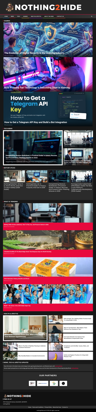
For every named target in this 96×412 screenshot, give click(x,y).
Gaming (25, 16)
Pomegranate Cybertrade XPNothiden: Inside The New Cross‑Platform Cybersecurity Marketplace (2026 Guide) (77, 143)
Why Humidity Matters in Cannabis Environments (31, 356)
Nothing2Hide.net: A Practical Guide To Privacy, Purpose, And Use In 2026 (36, 185)
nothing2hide (74, 368)
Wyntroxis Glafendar (9, 55)
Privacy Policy (48, 407)
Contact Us (60, 16)
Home (6, 16)
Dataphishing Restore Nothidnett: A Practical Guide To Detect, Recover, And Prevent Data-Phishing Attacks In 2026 (59, 187)
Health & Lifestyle (36, 16)
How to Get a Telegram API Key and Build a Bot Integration (35, 122)
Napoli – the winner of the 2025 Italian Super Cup (17, 305)
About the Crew (49, 16)
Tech (18, 16)
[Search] (92, 16)
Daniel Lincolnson (8, 125)
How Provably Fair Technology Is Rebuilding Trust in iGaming (37, 87)
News (12, 16)
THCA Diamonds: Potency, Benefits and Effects (16, 278)
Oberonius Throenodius (11, 159)
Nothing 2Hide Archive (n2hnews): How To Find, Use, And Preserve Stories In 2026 (26, 224)
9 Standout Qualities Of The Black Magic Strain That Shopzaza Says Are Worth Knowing (27, 251)
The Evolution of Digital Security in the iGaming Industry (34, 53)
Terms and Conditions (38, 407)
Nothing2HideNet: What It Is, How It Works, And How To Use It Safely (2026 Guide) (13, 186)
